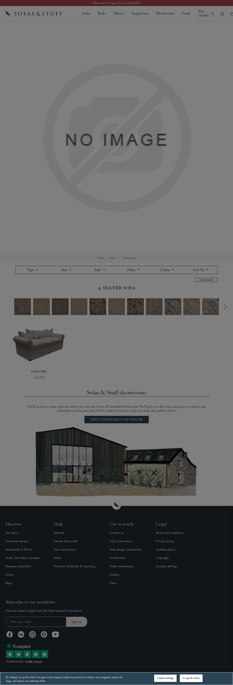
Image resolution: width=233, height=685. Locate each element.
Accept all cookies (191, 678)
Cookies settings (165, 678)
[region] (116, 678)
